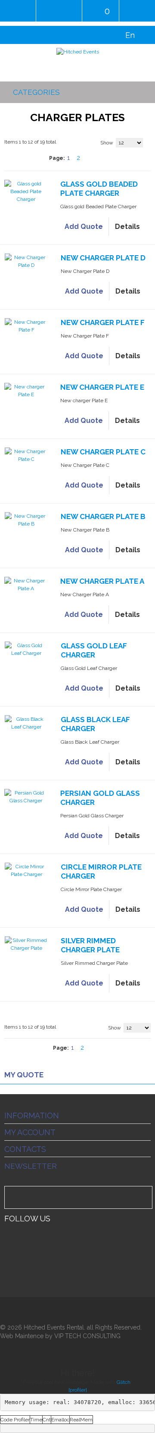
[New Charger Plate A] (25, 584)
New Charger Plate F (103, 322)
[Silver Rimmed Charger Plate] (26, 944)
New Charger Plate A (102, 581)
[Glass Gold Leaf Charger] (26, 649)
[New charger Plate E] (25, 390)
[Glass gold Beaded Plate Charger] (25, 191)
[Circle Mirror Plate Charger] (26, 870)
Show (106, 143)
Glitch (123, 1382)
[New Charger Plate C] (26, 455)
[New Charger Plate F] (26, 326)
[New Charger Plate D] (26, 261)
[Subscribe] (144, 1197)
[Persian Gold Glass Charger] (25, 796)
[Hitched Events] (77, 52)
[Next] (90, 158)
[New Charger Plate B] (26, 520)
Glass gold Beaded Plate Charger (99, 188)
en (130, 35)
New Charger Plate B (103, 516)
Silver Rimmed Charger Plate (90, 945)
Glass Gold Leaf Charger (94, 650)
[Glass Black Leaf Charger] (26, 723)
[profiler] (77, 1390)
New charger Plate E (102, 387)
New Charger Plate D (103, 257)
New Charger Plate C (103, 451)
